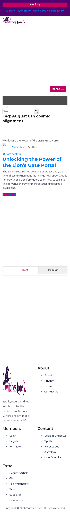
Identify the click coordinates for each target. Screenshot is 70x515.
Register (14, 441)
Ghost (13, 478)
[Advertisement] (35, 59)
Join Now (15, 446)
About (48, 375)
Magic (15, 147)
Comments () (13, 154)
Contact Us (51, 391)
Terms (48, 386)
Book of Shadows (55, 435)
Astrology (50, 452)
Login (12, 435)
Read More (9, 194)
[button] (58, 89)
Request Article (18, 473)
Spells (48, 441)
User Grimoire (52, 457)
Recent (24, 269)
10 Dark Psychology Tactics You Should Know (35, 10)
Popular (53, 269)
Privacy (49, 380)
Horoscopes (51, 446)
